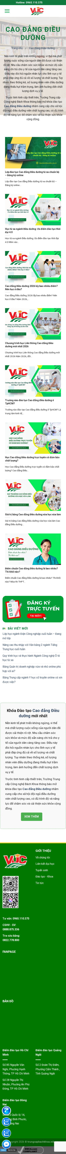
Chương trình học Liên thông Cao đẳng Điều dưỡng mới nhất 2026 (29, 345)
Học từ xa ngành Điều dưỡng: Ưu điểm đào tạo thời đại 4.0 (32, 230)
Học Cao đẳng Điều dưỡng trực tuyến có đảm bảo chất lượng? (32, 459)
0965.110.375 (21, 918)
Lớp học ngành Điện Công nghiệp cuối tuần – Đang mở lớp (32, 636)
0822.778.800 (11, 940)
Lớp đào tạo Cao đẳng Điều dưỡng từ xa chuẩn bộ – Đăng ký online (32, 173)
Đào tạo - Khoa (44, 876)
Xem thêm (31, 816)
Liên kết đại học (45, 863)
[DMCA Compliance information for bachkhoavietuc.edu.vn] (31, 1150)
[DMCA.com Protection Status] (8, 1150)
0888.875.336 (11, 929)
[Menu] (5, 11)
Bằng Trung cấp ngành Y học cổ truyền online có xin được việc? (32, 680)
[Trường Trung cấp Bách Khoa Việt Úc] (37, 11)
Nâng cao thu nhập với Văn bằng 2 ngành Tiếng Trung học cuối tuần (30, 647)
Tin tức (40, 883)
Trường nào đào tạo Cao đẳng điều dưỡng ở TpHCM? (29, 402)
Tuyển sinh (42, 870)
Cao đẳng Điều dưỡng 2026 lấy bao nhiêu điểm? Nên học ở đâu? (31, 287)
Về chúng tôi (43, 857)
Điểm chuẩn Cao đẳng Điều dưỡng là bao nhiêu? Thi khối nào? (31, 570)
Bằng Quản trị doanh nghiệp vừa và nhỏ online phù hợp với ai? (32, 669)
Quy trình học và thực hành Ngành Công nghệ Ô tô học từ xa (31, 658)
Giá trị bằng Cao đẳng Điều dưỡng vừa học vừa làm (33, 514)
